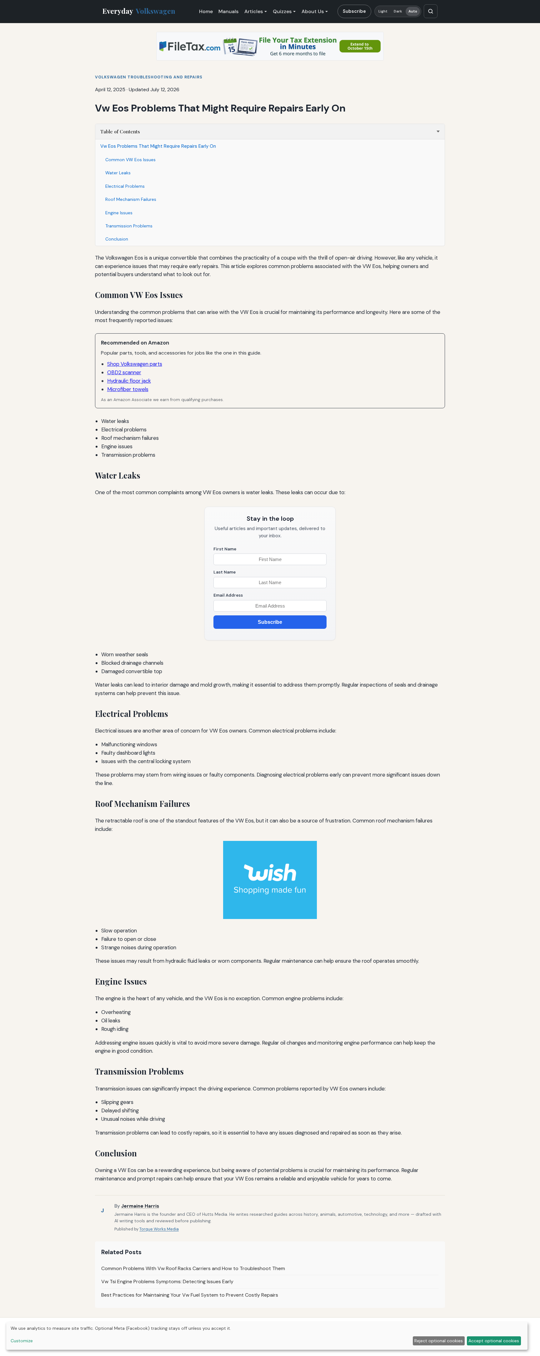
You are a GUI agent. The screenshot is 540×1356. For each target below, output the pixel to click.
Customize (22, 1341)
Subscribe (354, 11)
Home (206, 11)
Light (383, 11)
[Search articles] (431, 11)
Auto (412, 11)
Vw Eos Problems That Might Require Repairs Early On (158, 146)
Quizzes (282, 11)
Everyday (138, 11)
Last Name (224, 572)
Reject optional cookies (438, 1341)
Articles (253, 11)
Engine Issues (118, 213)
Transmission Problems (128, 226)
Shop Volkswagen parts (134, 363)
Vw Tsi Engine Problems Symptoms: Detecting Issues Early (167, 1281)
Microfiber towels (127, 389)
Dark (398, 11)
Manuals (228, 11)
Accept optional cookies (493, 1341)
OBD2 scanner (124, 372)
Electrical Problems (125, 186)
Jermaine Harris (140, 1206)
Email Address (228, 595)
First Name (224, 549)
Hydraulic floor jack (129, 380)
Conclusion (116, 239)
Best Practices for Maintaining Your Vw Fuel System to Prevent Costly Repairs (189, 1295)
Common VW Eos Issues (130, 159)
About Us (313, 11)
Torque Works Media (159, 1229)
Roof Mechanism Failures (130, 199)
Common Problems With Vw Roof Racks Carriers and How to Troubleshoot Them (193, 1268)
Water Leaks (118, 173)
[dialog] (267, 1336)
